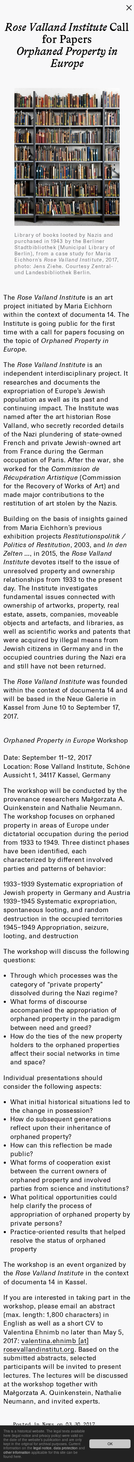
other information (16, 1452)
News (48, 1424)
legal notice (42, 1447)
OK (110, 1443)
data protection (66, 1447)
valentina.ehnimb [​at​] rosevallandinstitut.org (46, 1345)
